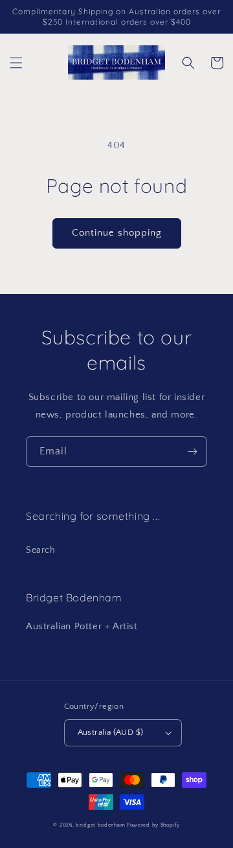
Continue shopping (117, 232)
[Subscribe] (192, 451)
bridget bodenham (100, 825)
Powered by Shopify (153, 825)
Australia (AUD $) (111, 732)
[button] (16, 63)
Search (41, 550)
